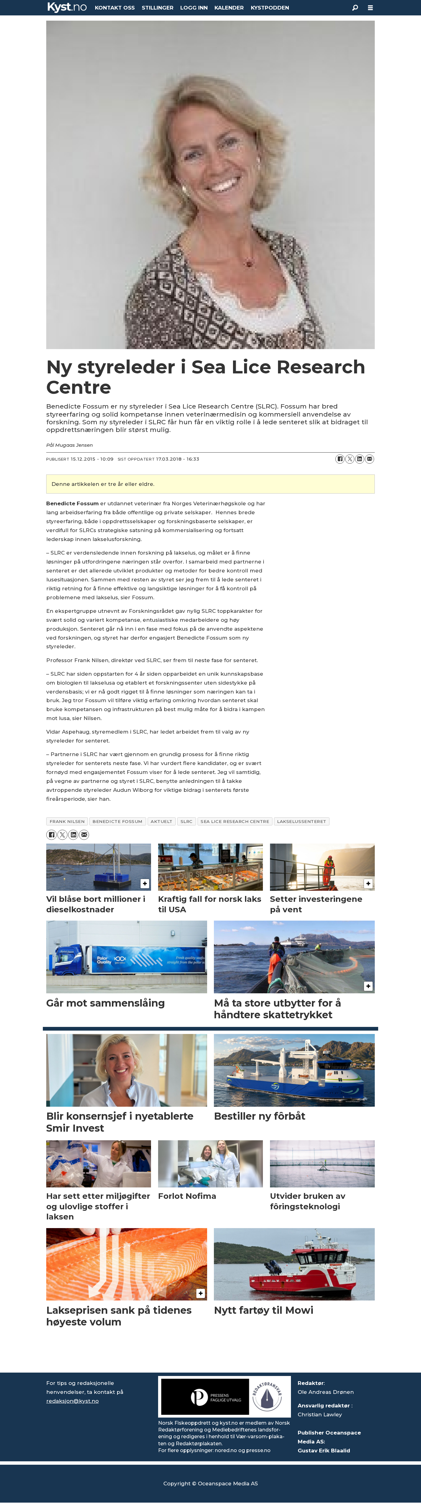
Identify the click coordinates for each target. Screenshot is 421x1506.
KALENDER (229, 8)
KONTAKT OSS (115, 8)
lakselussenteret (301, 821)
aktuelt (162, 821)
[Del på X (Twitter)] (349, 459)
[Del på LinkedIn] (359, 459)
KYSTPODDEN (270, 8)
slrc (187, 821)
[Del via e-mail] (369, 459)
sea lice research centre (235, 821)
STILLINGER (158, 8)
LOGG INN (194, 8)
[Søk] (355, 7)
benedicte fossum (117, 821)
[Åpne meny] (370, 8)
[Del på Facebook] (340, 459)
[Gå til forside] (67, 7)
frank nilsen (67, 821)
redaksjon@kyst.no (72, 1401)
